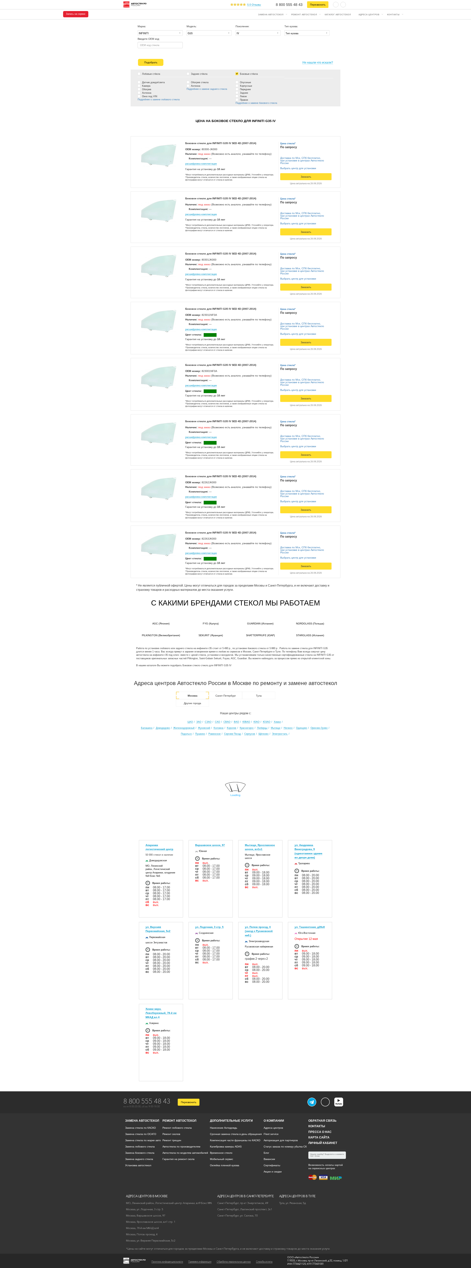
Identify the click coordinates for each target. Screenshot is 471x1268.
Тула (259, 695)
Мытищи (275, 728)
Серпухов (249, 733)
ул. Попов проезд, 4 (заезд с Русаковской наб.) (259, 931)
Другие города (192, 703)
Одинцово (301, 728)
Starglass (310, 635)
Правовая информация (199, 1261)
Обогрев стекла (199, 82)
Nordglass (310, 623)
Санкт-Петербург (225, 695)
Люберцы (262, 728)
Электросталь (280, 733)
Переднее (245, 89)
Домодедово (163, 728)
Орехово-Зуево (319, 728)
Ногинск (288, 728)
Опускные (245, 82)
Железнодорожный (183, 728)
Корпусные (245, 85)
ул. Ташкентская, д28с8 (310, 927)
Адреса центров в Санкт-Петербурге (245, 1196)
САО (217, 721)
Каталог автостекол (338, 14)
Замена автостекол (271, 14)
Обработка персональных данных (234, 1261)
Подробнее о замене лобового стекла (159, 99)
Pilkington (161, 635)
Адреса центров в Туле (297, 1196)
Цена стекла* (287, 143)
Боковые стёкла (248, 74)
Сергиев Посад (232, 733)
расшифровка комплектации (201, 163)
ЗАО (198, 721)
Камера (145, 85)
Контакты (393, 14)
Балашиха (146, 728)
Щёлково (263, 733)
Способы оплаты (264, 1261)
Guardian (260, 623)
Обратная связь (322, 1120)
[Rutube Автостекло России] (341, 1105)
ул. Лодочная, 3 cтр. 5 (209, 927)
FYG (211, 623)
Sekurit (211, 635)
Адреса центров (369, 14)
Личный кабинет (322, 1143)
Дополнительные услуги (231, 1120)
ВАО (236, 721)
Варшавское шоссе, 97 (210, 845)
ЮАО (256, 721)
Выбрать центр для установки (298, 168)
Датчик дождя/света (153, 82)
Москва (192, 695)
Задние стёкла (198, 74)
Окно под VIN (149, 96)
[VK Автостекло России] (325, 1102)
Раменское (214, 733)
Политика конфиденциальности (167, 1261)
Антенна (146, 92)
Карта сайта (319, 1137)
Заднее (243, 92)
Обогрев (146, 89)
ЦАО (190, 721)
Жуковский (204, 728)
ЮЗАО (266, 721)
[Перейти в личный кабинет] (343, 4)
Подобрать (150, 62)
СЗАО (208, 721)
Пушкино (200, 733)
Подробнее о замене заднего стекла (207, 89)
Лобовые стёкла (150, 74)
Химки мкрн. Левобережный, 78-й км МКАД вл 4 (161, 1013)
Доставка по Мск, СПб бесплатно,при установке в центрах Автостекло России (302, 160)
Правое (243, 99)
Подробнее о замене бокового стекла (256, 103)
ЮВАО (246, 721)
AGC (161, 623)
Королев (231, 728)
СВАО (227, 721)
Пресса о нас (320, 1131)
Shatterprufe (260, 635)
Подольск (186, 733)
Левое (243, 96)
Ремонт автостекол (304, 14)
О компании (274, 1120)
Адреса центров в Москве (147, 1196)
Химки (277, 721)
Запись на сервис (76, 14)
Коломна (218, 728)
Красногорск (247, 728)
